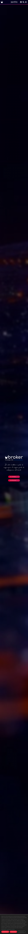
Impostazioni (21, 931)
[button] (26, 2)
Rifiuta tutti (13, 931)
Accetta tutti (5, 931)
